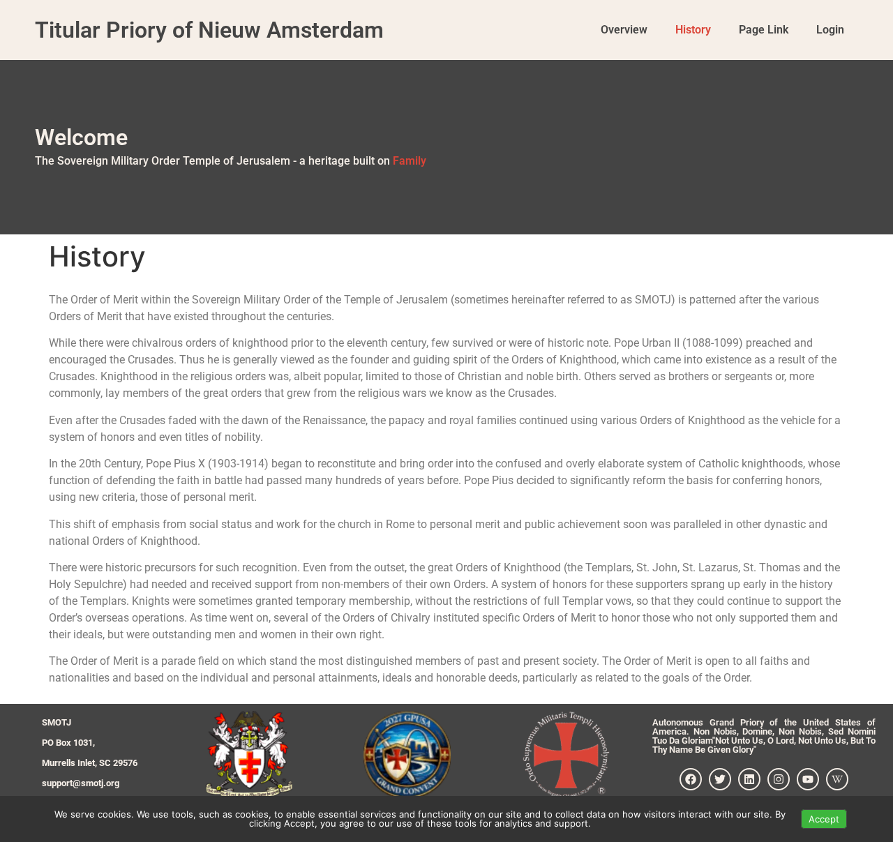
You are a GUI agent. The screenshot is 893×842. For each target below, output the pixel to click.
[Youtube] (808, 779)
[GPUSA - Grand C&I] (407, 754)
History (693, 29)
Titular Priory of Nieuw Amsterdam (209, 30)
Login (830, 29)
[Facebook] (691, 779)
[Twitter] (720, 779)
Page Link (763, 29)
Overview (624, 29)
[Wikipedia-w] (837, 779)
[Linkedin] (749, 779)
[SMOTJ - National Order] (248, 754)
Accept (824, 819)
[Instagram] (778, 779)
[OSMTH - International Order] (566, 754)
